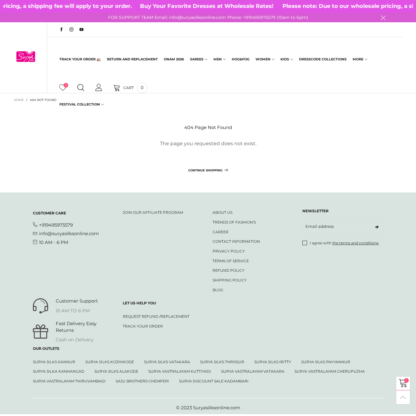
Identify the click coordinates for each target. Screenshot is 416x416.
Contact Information (236, 241)
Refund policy (229, 270)
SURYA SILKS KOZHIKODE (109, 362)
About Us (222, 212)
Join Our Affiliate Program (153, 212)
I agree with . (344, 243)
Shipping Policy (230, 280)
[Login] (98, 88)
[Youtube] (81, 29)
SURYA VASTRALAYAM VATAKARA (252, 371)
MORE (358, 59)
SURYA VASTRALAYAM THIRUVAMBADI (69, 381)
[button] (376, 227)
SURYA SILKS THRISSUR (222, 362)
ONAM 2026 (174, 59)
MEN (217, 59)
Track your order (143, 326)
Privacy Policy (229, 251)
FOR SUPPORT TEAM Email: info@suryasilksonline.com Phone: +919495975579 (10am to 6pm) (208, 17)
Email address (319, 226)
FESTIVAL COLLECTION (79, 104)
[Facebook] (61, 29)
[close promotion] (383, 18)
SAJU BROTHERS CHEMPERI (142, 381)
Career (220, 232)
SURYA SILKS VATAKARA (167, 362)
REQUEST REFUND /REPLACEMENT (156, 316)
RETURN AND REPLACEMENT (132, 59)
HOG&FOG (240, 59)
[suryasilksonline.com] (26, 56)
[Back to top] (403, 397)
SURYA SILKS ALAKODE (116, 371)
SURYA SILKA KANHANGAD (58, 371)
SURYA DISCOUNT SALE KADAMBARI (214, 381)
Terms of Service (231, 261)
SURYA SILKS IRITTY (272, 362)
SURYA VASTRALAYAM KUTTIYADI (179, 371)
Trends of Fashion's (234, 222)
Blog (218, 290)
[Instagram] (71, 29)
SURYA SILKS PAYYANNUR (325, 362)
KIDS (284, 59)
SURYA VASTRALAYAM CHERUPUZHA (329, 371)
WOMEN (263, 59)
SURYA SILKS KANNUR (54, 362)
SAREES (196, 59)
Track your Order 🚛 (80, 59)
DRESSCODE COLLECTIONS (323, 59)
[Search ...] (81, 88)
